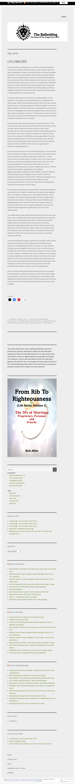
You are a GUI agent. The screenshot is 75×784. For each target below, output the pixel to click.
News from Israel (17, 564)
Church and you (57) (16, 478)
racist (23, 323)
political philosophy (12, 323)
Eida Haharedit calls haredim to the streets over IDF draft (29, 592)
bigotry (27, 321)
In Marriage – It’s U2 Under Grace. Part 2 (23, 524)
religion (27, 323)
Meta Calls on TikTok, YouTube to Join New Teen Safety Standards (32, 683)
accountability (21, 321)
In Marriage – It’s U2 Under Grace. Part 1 (23, 526)
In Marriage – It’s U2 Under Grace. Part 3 (23, 521)
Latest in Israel (16, 612)
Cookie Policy (38, 781)
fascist (40, 321)
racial (19, 323)
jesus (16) (12, 498)
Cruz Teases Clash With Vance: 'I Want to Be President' (28, 681)
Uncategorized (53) (15, 481)
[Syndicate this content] (8, 564)
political (54, 321)
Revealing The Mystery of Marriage (21, 529)
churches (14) (13, 501)
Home (9, 755)
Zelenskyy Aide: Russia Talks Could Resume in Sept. (27, 704)
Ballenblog (13, 319)
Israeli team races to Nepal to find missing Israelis (26, 617)
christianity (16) (14, 496)
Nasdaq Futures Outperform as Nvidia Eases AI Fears (27, 696)
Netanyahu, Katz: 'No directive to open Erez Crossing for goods (30, 650)
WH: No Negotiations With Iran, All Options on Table (27, 675)
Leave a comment (47, 323)
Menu (64, 17)
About (9, 764)
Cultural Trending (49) (17, 483)
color (36, 321)
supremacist (33, 323)
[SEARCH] (55, 470)
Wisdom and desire (15, 589)
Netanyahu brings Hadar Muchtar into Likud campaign (28, 600)
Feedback (10, 773)
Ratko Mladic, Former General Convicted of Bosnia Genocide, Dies (31, 678)
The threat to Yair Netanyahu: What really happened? (27, 587)
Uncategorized (11, 321)
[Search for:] (30, 470)
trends (39, 323)
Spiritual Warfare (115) (17, 475)
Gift (63, 3)
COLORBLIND (17, 61)
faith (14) (12, 503)
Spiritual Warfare (44, 319)
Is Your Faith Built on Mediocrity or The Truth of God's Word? (30, 744)
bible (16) (12, 493)
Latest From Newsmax (19, 666)
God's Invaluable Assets (17, 741)
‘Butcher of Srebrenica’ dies (18, 620)
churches (32, 321)
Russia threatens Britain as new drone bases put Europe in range (31, 584)
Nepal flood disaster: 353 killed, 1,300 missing (25, 594)
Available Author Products (16, 768)
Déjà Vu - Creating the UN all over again (23, 597)
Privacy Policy (12, 759)
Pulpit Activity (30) (15, 486)
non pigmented (47, 321)
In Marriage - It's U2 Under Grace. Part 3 (23, 739)
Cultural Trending (34, 319)
